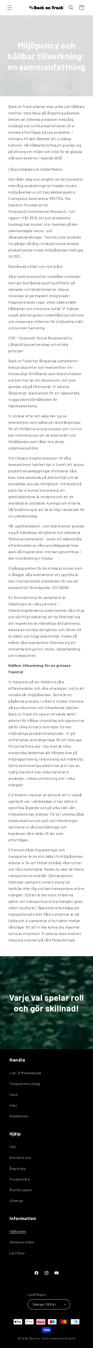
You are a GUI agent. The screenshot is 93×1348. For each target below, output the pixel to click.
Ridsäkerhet (19, 1116)
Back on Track (39, 1338)
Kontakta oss (20, 1157)
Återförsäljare (21, 1190)
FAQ (13, 1147)
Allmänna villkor (22, 1242)
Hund (13, 1095)
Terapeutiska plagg (25, 1084)
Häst (13, 1105)
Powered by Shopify (62, 1338)
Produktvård (20, 1179)
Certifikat (17, 1253)
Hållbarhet (18, 1231)
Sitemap (16, 1201)
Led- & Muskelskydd (25, 1073)
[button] (9, 7)
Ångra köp (18, 1168)
